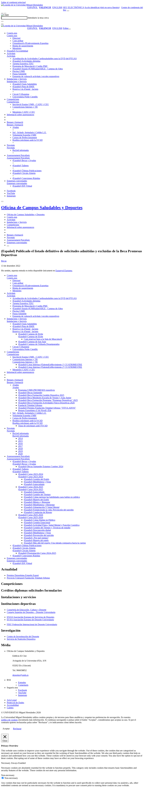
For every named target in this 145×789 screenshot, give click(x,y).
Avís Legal (12, 700)
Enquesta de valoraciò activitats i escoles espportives (35, 76)
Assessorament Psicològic (18, 155)
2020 (20, 454)
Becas (4, 261)
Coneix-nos (12, 33)
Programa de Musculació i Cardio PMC (30, 66)
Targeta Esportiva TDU (23, 63)
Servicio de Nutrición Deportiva (21, 639)
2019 (20, 451)
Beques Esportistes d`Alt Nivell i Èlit (34, 410)
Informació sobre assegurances (20, 114)
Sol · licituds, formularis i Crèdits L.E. (29, 132)
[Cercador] (68, 10)
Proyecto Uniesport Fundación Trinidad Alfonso (28, 578)
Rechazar (17, 728)
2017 (20, 446)
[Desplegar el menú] (5, 13)
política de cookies (9, 720)
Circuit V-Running (20, 94)
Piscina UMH (18, 71)
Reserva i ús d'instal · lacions (25, 89)
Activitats (11, 53)
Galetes (10, 707)
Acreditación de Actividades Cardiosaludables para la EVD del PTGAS (44, 58)
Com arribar (17, 40)
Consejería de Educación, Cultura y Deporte (26, 610)
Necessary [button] (6, 763)
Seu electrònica (73, 7)
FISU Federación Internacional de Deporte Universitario (32, 624)
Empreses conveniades (17, 181)
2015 (20, 441)
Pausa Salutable (19, 74)
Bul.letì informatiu (20, 150)
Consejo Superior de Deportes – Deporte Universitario (31, 612)
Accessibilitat (13, 705)
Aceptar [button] (6, 728)
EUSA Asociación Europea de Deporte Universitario (30, 619)
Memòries (16, 48)
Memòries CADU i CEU (23, 112)
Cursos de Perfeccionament (24, 137)
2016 (20, 443)
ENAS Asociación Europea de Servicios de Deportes (30, 617)
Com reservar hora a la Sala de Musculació (43, 339)
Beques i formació (15, 122)
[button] (12, 35)
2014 (20, 438)
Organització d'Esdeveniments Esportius (30, 43)
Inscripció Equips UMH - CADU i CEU (30, 104)
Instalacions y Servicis (17, 79)
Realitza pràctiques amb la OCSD (27, 140)
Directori (16, 38)
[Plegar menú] (2, 201)
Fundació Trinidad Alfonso (30, 405)
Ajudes (15, 127)
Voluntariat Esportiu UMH (24, 135)
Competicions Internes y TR (25, 107)
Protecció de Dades (15, 702)
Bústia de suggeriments (22, 46)
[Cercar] (2, 21)
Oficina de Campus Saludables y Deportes (41, 207)
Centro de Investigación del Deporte (23, 636)
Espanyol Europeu (64, 270)
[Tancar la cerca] (2, 23)
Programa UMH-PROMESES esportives (36, 390)
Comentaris (23, 685)
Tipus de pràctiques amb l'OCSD (33, 426)
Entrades (22, 682)
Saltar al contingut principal (13, 2)
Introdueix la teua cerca (38, 18)
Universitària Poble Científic (25, 97)
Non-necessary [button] (7, 775)
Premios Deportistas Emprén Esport (23, 575)
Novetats (11, 145)
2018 (20, 448)
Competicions (13, 99)
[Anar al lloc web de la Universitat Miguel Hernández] (22, 5)
